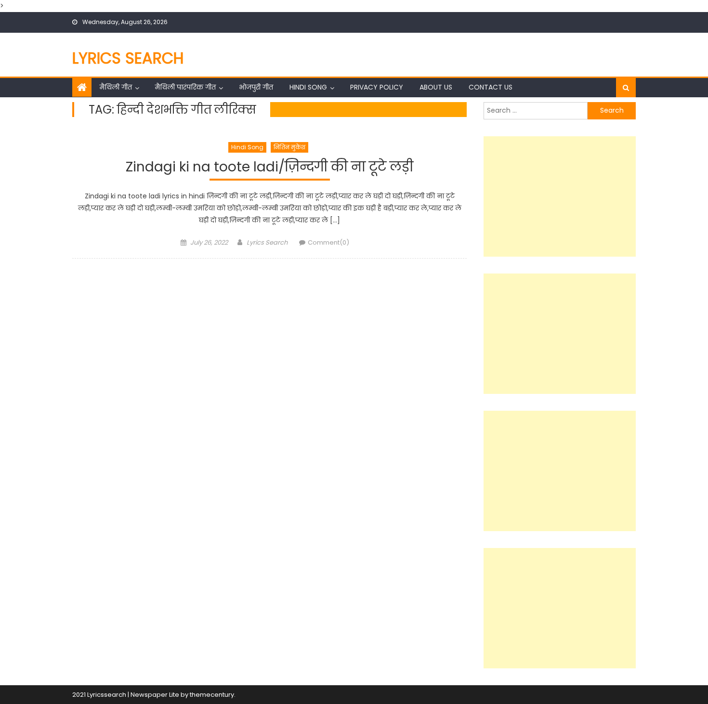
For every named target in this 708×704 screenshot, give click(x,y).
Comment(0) (328, 242)
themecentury (212, 694)
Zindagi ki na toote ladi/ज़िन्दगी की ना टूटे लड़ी (269, 167)
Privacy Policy (376, 87)
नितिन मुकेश (289, 147)
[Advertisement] (560, 196)
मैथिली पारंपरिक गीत (185, 87)
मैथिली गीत (116, 87)
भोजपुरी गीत (256, 87)
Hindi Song (308, 87)
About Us (436, 87)
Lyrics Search (128, 58)
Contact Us (490, 87)
